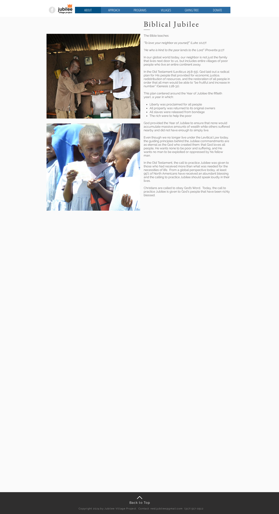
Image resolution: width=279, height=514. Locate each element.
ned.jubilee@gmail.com (167, 508)
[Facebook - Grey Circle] (52, 10)
